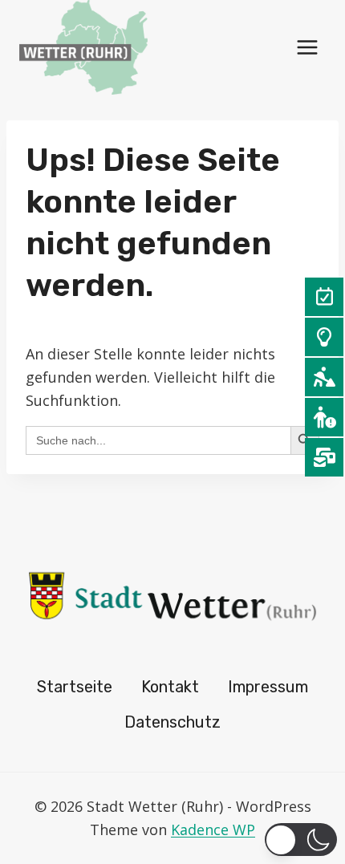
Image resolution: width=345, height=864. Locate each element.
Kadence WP (213, 829)
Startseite (74, 686)
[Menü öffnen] (307, 46)
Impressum (268, 686)
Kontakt (170, 686)
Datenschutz (172, 722)
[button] (301, 839)
